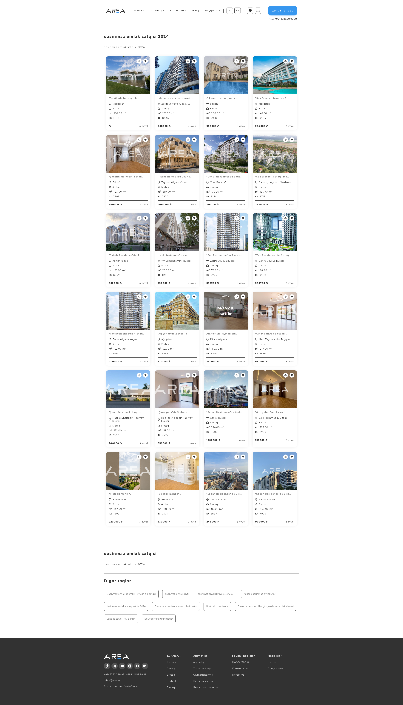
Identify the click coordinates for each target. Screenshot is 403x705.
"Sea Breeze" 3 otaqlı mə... (272, 176)
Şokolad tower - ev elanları (121, 618)
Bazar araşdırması (204, 681)
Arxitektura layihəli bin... (222, 333)
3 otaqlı (171, 674)
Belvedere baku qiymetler (158, 618)
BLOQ (195, 10)
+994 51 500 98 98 (114, 674)
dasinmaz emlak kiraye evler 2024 (216, 594)
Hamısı (272, 662)
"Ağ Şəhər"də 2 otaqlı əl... (174, 333)
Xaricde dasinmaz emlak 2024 (260, 594)
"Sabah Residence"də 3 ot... (126, 255)
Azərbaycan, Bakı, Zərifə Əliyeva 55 (122, 686)
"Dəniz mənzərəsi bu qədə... (224, 176)
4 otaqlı (171, 681)
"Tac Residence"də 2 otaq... (224, 255)
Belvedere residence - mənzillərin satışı (176, 606)
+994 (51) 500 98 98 (283, 18)
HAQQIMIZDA (212, 10)
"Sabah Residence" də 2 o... (224, 493)
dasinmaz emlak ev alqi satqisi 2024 (126, 606)
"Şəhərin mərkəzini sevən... (126, 176)
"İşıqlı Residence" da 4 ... (173, 255)
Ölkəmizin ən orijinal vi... (222, 98)
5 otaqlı (171, 687)
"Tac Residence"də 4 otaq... (127, 333)
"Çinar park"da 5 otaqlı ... (271, 333)
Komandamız (178, 10)
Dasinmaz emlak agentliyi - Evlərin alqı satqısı (131, 594)
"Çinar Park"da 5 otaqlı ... (125, 412)
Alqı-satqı (199, 662)
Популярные (275, 668)
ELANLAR (139, 10)
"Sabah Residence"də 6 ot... (224, 412)
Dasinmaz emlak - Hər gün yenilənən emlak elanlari (266, 606)
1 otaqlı (171, 662)
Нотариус (238, 674)
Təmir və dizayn (202, 668)
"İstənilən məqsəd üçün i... (175, 176)
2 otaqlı (171, 668)
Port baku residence (217, 606)
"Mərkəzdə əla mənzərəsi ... (175, 98)
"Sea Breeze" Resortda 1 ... (272, 98)
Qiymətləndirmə (203, 674)
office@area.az (112, 680)
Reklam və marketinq (206, 687)
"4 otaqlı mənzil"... (169, 493)
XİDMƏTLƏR (157, 10)
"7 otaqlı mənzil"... (120, 493)
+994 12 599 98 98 (136, 674)
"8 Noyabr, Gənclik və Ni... (271, 412)
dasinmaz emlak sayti (177, 594)
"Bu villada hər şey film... (124, 98)
